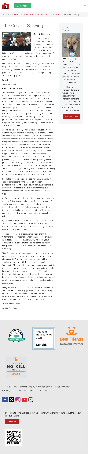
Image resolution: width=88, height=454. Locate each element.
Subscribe (12, 421)
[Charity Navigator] (16, 335)
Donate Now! (71, 116)
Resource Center (21, 14)
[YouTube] (24, 399)
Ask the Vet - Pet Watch (39, 14)
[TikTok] (30, 399)
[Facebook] (5, 399)
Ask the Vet (55, 14)
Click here (66, 102)
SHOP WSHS (22, 6)
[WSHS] (5, 6)
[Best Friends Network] (71, 335)
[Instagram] (18, 399)
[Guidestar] (44, 338)
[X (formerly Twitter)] (11, 399)
